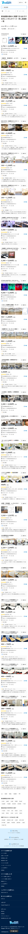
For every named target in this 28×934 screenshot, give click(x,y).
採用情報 (2, 913)
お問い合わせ (3, 909)
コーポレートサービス (5, 865)
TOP (2, 793)
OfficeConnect (3, 892)
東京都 (6, 793)
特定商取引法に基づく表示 (6, 918)
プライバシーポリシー (5, 916)
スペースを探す (4, 853)
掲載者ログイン (4, 881)
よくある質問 (3, 867)
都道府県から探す (4, 860)
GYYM (2, 898)
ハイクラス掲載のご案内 (5, 878)
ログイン (21, 2)
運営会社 (2, 911)
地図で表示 (14, 931)
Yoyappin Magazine (4, 905)
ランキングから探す (4, 863)
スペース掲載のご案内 (5, 876)
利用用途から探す (4, 858)
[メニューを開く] (25, 2)
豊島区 (10, 793)
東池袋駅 (15, 793)
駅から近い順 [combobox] (11, 28)
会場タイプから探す (4, 855)
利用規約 (2, 870)
